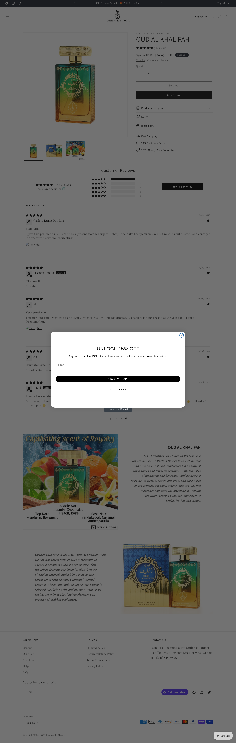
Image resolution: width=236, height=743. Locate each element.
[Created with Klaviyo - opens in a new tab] (118, 410)
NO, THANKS (118, 389)
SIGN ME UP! (118, 378)
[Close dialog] (182, 335)
